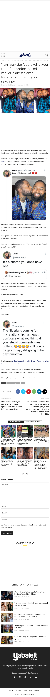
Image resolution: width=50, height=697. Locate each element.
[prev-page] (23, 473)
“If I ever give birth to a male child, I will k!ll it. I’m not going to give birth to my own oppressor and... (24, 462)
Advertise (18, 691)
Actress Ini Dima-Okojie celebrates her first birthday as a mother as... (29, 615)
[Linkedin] (39, 391)
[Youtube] (35, 677)
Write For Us (28, 691)
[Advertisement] (25, 26)
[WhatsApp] (34, 391)
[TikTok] (25, 677)
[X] (23, 391)
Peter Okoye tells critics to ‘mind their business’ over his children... (29, 593)
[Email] (44, 391)
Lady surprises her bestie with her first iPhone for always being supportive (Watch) (7, 462)
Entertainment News (21, 597)
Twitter (4, 161)
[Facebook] (18, 391)
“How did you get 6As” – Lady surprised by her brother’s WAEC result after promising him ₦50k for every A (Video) (24, 441)
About (11, 691)
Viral (8, 60)
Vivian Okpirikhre (9, 85)
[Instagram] (20, 677)
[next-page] (26, 473)
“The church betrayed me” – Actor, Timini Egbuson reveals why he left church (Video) (11, 405)
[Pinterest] (28, 391)
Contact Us (37, 691)
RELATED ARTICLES (16, 422)
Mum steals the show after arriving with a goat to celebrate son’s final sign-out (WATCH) (41, 440)
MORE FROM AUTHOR (33, 422)
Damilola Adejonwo (13, 383)
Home (2, 60)
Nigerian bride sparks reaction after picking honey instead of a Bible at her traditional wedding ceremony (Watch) (8, 441)
